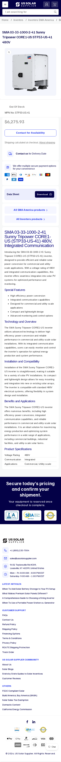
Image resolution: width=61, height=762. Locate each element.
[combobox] (30, 12)
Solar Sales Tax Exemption (15, 699)
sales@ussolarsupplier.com (23, 558)
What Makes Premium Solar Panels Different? (25, 593)
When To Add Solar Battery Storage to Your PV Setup (28, 588)
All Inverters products (29, 219)
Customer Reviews (11, 678)
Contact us (22, 153)
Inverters (18, 20)
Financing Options (11, 633)
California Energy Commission (17, 709)
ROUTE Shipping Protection (16, 647)
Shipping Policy (9, 628)
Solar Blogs (7, 669)
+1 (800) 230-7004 (19, 550)
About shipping (47, 142)
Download (42, 194)
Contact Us (7, 619)
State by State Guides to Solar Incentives (22, 673)
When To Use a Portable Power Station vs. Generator (28, 602)
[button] (5, 4)
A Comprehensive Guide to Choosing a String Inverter (28, 597)
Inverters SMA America (41, 20)
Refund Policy (9, 624)
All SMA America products (29, 210)
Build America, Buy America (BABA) (19, 695)
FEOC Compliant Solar (13, 690)
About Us (6, 664)
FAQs (5, 615)
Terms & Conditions (12, 638)
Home (5, 20)
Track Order (8, 652)
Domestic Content (11, 704)
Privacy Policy (9, 642)
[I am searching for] (55, 12)
